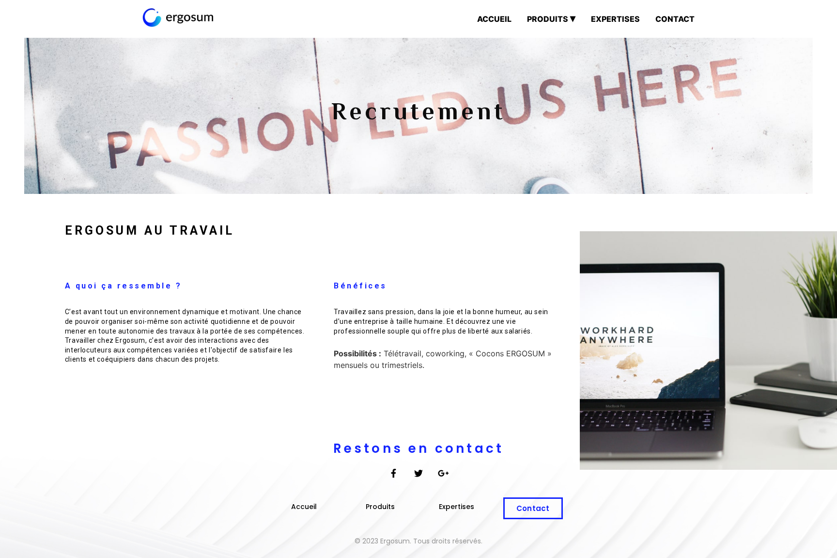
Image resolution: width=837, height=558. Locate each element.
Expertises (615, 19)
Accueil (494, 19)
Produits (547, 19)
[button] (303, 506)
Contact (675, 19)
